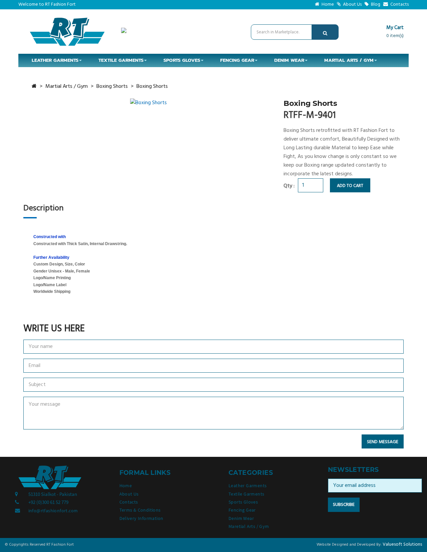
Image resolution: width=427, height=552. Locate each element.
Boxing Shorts (112, 86)
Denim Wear (241, 518)
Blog (375, 4)
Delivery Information (141, 518)
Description (43, 208)
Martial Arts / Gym (66, 86)
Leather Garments (248, 486)
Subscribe (344, 505)
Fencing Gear (242, 510)
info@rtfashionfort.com (53, 511)
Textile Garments (246, 494)
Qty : (289, 186)
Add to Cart (350, 185)
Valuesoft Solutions (402, 544)
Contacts (399, 4)
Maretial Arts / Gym (249, 526)
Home (327, 4)
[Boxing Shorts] (148, 103)
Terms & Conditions (140, 510)
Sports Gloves (243, 502)
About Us (352, 4)
